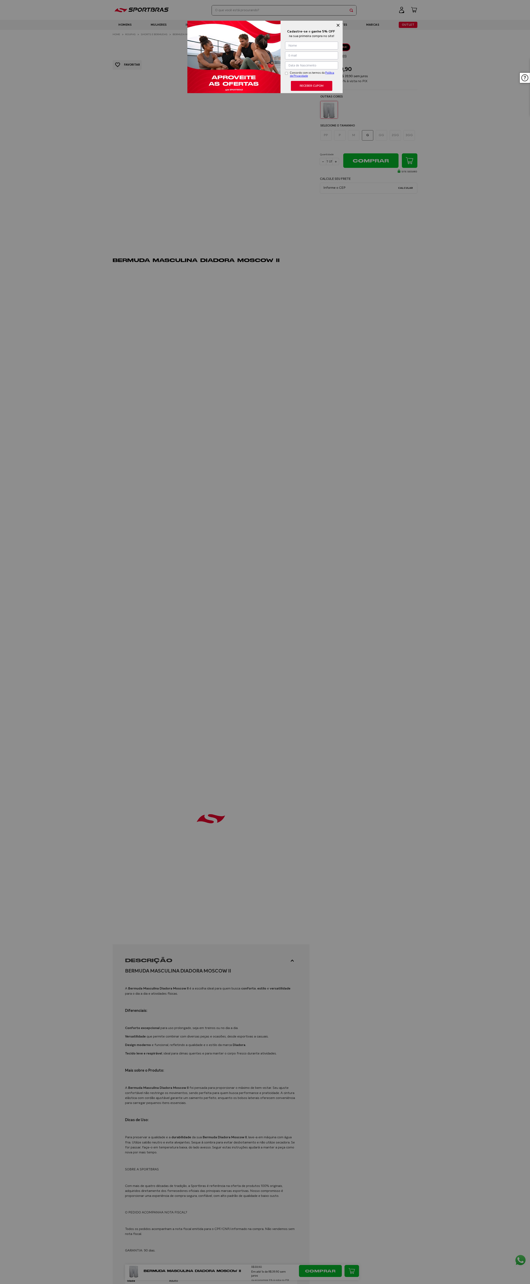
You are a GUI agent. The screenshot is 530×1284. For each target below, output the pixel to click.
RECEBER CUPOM (311, 86)
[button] (524, 77)
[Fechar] (338, 25)
